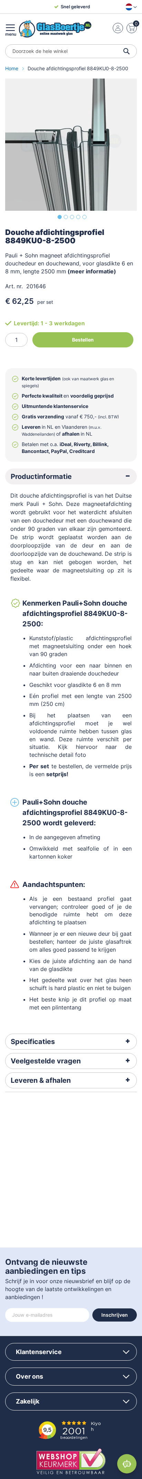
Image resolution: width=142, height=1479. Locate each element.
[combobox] (71, 51)
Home (12, 68)
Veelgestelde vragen (46, 1061)
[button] (129, 6)
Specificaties (33, 1041)
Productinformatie (41, 476)
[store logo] (55, 29)
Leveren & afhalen (41, 1080)
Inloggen (118, 28)
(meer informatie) (92, 271)
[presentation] (71, 476)
